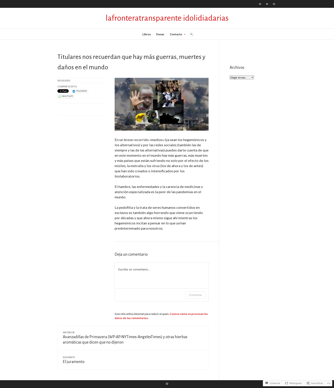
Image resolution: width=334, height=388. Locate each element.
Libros (146, 34)
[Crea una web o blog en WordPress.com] (167, 383)
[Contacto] (274, 4)
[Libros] (260, 4)
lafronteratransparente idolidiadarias (167, 18)
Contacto (176, 34)
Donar (160, 34)
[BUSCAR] (191, 34)
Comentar (195, 295)
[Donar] (267, 4)
